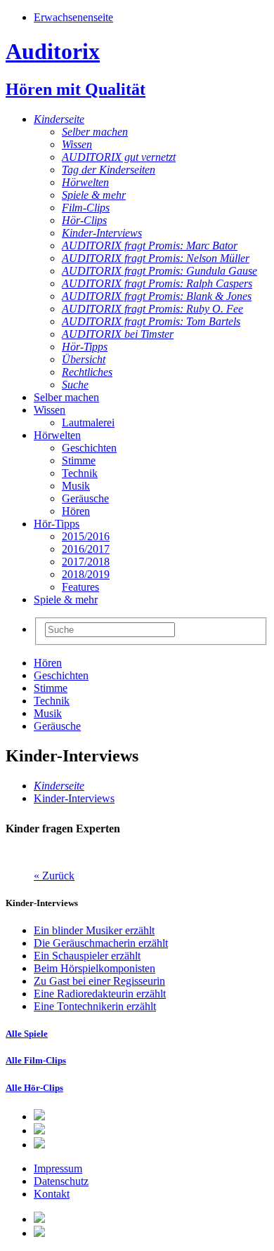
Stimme (79, 460)
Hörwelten (85, 182)
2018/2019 (86, 574)
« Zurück (54, 876)
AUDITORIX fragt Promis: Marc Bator (149, 245)
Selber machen (95, 132)
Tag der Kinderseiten (108, 170)
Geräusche (85, 498)
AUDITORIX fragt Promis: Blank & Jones (157, 296)
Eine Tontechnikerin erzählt (95, 1006)
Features (80, 587)
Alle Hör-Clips (34, 1087)
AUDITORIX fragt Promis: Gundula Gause (159, 271)
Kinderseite (59, 119)
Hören (76, 511)
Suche (75, 385)
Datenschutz (61, 1181)
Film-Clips (86, 208)
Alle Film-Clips (36, 1060)
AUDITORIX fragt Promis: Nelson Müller (155, 258)
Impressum (58, 1168)
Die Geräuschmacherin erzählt (101, 943)
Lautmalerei (88, 422)
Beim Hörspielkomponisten (94, 968)
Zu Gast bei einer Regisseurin (99, 981)
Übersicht (83, 359)
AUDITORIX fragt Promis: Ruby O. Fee (152, 309)
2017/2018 (86, 562)
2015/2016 (86, 536)
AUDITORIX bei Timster (118, 334)
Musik (76, 486)
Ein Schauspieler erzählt (87, 956)
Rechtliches (87, 372)
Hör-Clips (84, 220)
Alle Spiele (27, 1033)
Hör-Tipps (84, 347)
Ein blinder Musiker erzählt (94, 930)
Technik (80, 473)
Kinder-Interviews (102, 233)
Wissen (77, 144)
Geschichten (89, 448)
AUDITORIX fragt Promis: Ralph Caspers (157, 283)
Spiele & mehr (94, 195)
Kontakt (52, 1194)
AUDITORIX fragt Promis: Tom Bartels (151, 321)
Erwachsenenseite (73, 17)
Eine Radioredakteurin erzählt (100, 994)
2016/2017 (86, 549)
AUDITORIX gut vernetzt (119, 157)
